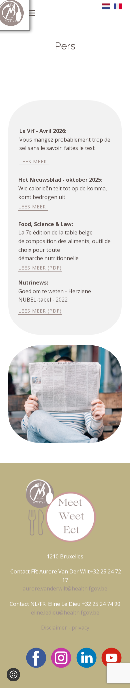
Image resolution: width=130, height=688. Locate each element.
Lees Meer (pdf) (40, 268)
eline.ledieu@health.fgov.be (65, 612)
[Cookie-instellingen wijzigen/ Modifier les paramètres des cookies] (13, 674)
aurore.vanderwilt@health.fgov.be (65, 588)
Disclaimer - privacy (65, 627)
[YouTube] (111, 658)
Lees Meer (34, 161)
